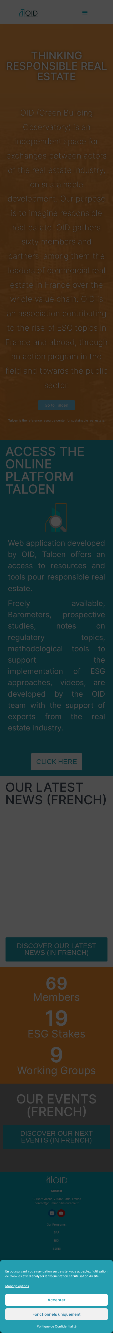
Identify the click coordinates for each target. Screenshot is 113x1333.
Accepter (56, 1299)
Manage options (17, 1286)
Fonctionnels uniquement (57, 1314)
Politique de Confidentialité (56, 1326)
